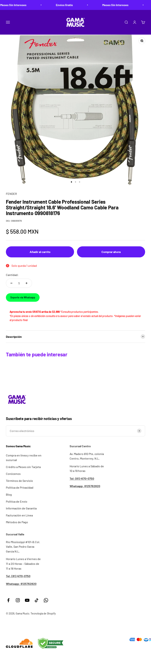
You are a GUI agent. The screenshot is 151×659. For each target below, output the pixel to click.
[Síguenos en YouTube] (27, 600)
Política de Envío (16, 501)
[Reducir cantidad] (11, 283)
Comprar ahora (111, 252)
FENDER (11, 193)
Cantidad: (12, 275)
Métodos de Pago (17, 522)
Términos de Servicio (19, 480)
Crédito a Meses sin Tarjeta (23, 467)
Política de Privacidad (19, 487)
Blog (9, 494)
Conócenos (13, 473)
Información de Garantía (21, 508)
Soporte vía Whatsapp (22, 297)
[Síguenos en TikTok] (36, 600)
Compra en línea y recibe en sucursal (23, 457)
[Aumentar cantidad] (26, 283)
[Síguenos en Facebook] (8, 600)
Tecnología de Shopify (43, 613)
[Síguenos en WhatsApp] (45, 600)
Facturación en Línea (19, 515)
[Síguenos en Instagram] (17, 600)
